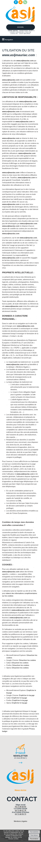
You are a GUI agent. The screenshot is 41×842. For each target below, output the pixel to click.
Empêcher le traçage (26, 695)
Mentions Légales (20, 821)
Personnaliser (34, 838)
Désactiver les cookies (27, 660)
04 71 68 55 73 (20, 814)
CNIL (19, 501)
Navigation (9, 40)
